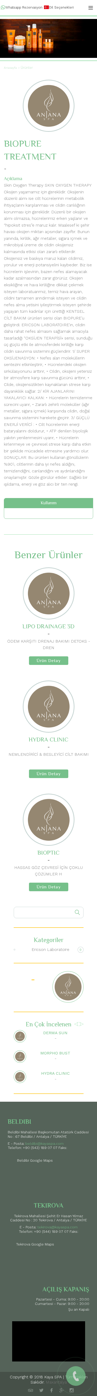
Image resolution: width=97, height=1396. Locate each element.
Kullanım (49, 503)
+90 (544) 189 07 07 (51, 1231)
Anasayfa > (12, 68)
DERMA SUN (55, 1032)
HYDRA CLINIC (55, 1073)
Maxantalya (56, 1382)
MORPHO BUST (55, 1053)
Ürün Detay (48, 660)
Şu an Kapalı (78, 1309)
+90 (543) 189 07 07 (40, 1148)
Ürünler (27, 67)
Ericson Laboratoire (50, 949)
